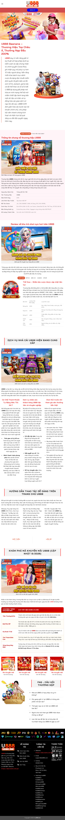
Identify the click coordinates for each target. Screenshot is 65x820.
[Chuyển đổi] (30, 693)
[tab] (25, 133)
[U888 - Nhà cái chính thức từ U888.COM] (32, 4)
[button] (2, 4)
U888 (3, 753)
